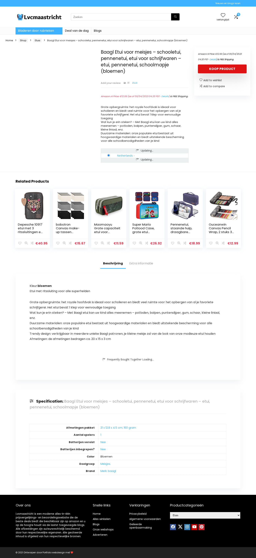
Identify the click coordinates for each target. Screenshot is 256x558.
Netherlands (125, 155)
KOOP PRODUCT (222, 69)
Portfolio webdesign (54, 552)
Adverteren (100, 535)
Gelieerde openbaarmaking (140, 526)
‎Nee (103, 442)
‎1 (100, 435)
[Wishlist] (223, 15)
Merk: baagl (108, 471)
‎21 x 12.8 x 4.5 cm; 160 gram (118, 428)
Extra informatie (141, 263)
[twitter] (180, 527)
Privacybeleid (138, 514)
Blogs (98, 30)
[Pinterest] (201, 527)
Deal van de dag (77, 30)
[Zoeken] (175, 16)
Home (9, 40)
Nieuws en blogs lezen (228, 3)
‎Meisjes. (105, 464)
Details (165, 96)
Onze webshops (103, 529)
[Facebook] (173, 527)
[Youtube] (194, 527)
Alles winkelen (102, 519)
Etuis (37, 40)
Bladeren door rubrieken (36, 30)
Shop (23, 40)
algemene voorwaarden (145, 519)
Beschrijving (113, 263)
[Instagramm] (187, 527)
